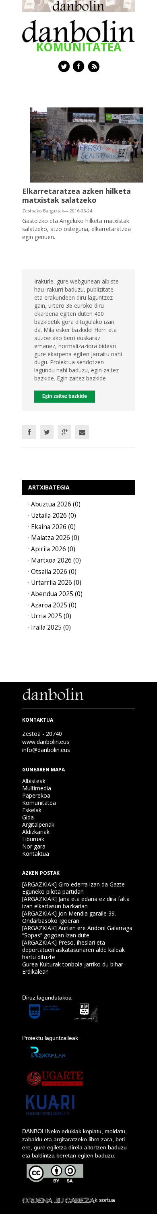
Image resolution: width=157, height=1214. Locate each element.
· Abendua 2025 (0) (55, 594)
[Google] (64, 432)
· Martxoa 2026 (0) (54, 560)
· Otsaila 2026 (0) (52, 571)
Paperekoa (36, 795)
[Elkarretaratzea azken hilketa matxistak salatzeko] (86, 144)
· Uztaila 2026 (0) (52, 515)
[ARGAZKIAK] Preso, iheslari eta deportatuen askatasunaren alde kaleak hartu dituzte (73, 950)
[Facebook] (29, 432)
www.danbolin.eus (45, 742)
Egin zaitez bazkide (64, 396)
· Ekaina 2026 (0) (52, 527)
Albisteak (33, 781)
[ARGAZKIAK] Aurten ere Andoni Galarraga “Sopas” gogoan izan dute (77, 931)
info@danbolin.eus (46, 750)
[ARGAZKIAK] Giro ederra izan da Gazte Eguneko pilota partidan (73, 887)
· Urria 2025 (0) (49, 616)
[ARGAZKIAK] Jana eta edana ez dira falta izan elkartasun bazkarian (76, 902)
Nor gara (33, 846)
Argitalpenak (38, 824)
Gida (28, 817)
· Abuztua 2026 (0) (54, 504)
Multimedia (36, 788)
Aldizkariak (36, 832)
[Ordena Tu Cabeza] (58, 1200)
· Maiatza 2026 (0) (53, 537)
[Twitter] (47, 432)
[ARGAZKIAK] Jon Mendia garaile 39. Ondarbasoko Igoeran (69, 916)
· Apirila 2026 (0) (51, 549)
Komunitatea (39, 803)
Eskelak (31, 810)
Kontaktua (35, 853)
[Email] (82, 432)
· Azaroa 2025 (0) (52, 605)
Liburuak (33, 839)
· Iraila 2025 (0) (49, 627)
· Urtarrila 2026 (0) (54, 582)
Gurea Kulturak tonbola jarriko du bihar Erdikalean (72, 967)
